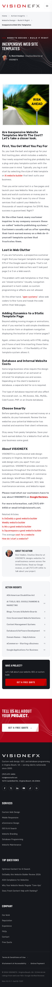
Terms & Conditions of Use (13, 957)
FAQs (4, 931)
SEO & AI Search (9, 828)
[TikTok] (30, 788)
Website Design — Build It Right (16, 20)
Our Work (6, 915)
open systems (30, 297)
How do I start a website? (15, 538)
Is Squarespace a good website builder (21, 530)
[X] (10, 788)
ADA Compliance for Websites (15, 880)
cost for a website (24, 534)
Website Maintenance (11, 845)
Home (4, 16)
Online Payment (38, 963)
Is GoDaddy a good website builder (19, 518)
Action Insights (18, 16)
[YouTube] (23, 788)
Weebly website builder (13, 522)
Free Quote (7, 942)
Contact (5, 937)
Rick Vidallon (20, 555)
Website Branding (9, 834)
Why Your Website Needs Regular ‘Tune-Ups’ (21, 885)
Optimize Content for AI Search (16, 869)
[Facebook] (4, 788)
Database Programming (12, 839)
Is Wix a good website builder (16, 526)
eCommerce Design (10, 823)
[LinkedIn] (17, 788)
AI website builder (14, 175)
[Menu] (47, 6)
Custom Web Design (11, 812)
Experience (7, 926)
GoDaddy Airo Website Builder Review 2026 (21, 874)
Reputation (7, 920)
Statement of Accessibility (14, 963)
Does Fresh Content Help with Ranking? (20, 891)
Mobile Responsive (10, 817)
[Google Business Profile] (36, 788)
